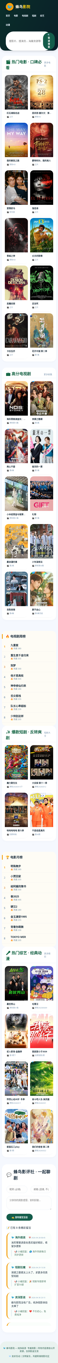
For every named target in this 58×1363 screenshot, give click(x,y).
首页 (8, 15)
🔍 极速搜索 (49, 41)
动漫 (8, 24)
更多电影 (47, 64)
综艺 (42, 15)
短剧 (34, 15)
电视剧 (25, 15)
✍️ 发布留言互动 (20, 1217)
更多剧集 (48, 374)
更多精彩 (47, 955)
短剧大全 (47, 734)
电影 (16, 15)
